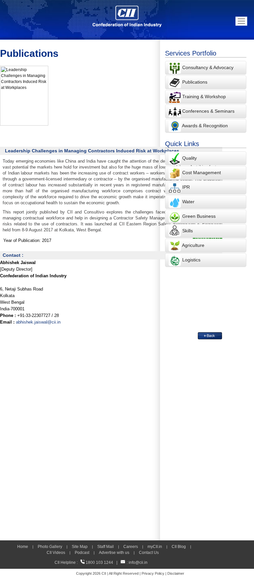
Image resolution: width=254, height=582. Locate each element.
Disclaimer (175, 573)
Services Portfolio (190, 53)
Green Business (199, 216)
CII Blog (179, 546)
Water (188, 201)
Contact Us (149, 552)
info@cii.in (138, 562)
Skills (187, 230)
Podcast (82, 552)
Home (22, 546)
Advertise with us (114, 552)
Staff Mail (105, 546)
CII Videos (56, 552)
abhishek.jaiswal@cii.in (38, 322)
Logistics (191, 259)
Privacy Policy (153, 573)
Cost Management (201, 172)
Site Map (80, 546)
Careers (130, 546)
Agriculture (193, 245)
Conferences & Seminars (208, 111)
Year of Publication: (22, 240)
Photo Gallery (50, 546)
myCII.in (155, 546)
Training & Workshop (203, 96)
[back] (210, 335)
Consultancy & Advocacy (207, 67)
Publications (194, 82)
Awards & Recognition (205, 125)
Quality (189, 158)
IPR (186, 187)
